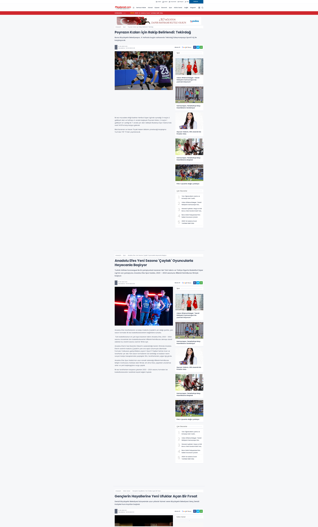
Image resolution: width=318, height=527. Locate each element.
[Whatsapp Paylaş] (201, 47)
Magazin (193, 8)
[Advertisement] (144, 104)
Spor (170, 8)
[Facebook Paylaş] (194, 47)
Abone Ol (177, 47)
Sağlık (186, 8)
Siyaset (157, 8)
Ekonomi (164, 8)
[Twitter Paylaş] (197, 47)
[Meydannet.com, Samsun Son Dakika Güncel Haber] (123, 7)
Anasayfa (118, 27)
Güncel (150, 8)
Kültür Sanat (178, 8)
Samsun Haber (141, 8)
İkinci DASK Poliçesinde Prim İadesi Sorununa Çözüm (150, 13)
